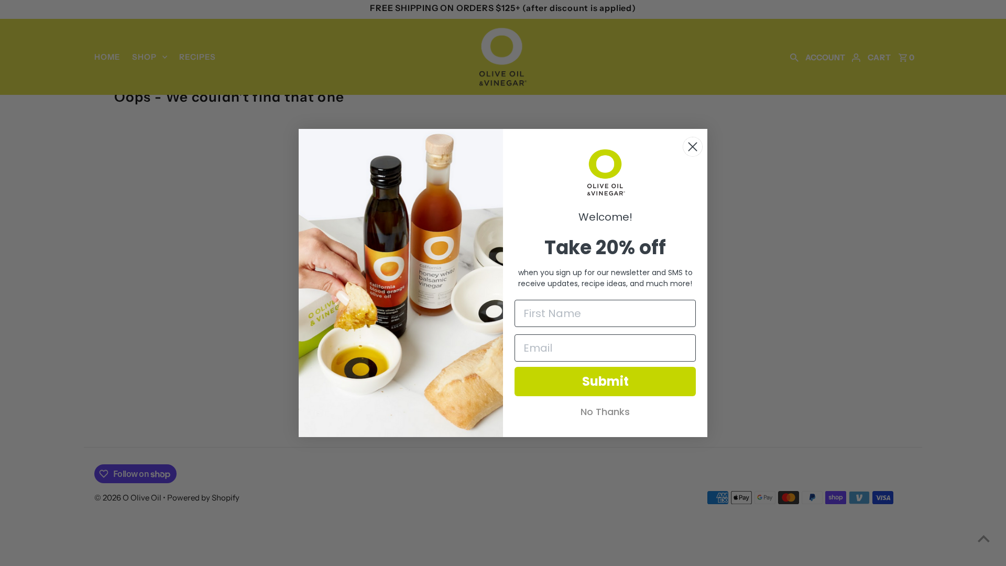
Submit (605, 381)
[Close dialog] (693, 147)
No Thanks (605, 411)
